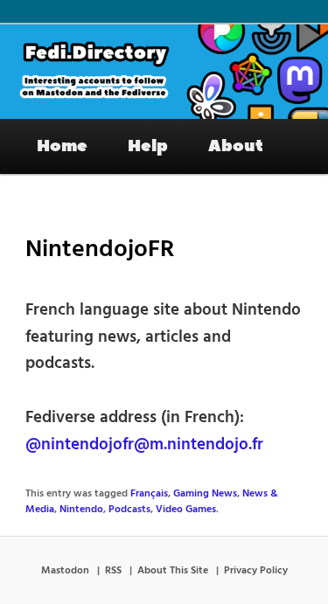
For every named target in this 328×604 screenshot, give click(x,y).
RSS (113, 571)
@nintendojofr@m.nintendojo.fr (144, 445)
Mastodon (65, 571)
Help (148, 146)
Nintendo (81, 509)
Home (62, 146)
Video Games (186, 509)
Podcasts (129, 509)
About (235, 146)
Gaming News (205, 494)
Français (149, 494)
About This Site (172, 571)
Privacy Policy (256, 571)
